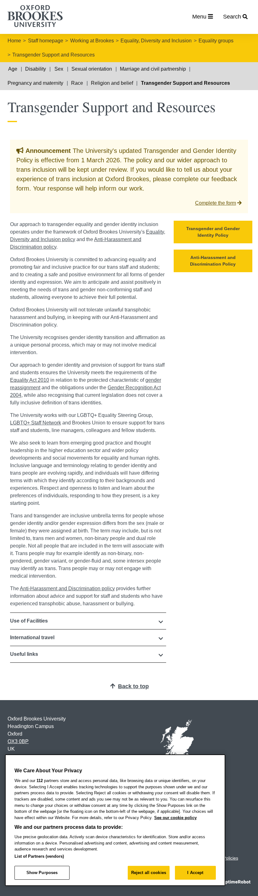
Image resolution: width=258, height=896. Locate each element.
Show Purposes (42, 872)
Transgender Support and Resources (53, 54)
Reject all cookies (148, 872)
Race (77, 83)
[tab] (88, 621)
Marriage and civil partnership (153, 69)
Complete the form (215, 203)
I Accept (195, 872)
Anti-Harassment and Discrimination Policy (213, 261)
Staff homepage (45, 40)
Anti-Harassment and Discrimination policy (67, 588)
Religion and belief (112, 83)
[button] (88, 621)
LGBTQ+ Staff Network (35, 422)
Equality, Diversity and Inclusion (156, 40)
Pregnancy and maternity (35, 83)
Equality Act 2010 (29, 380)
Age (12, 69)
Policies (230, 858)
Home (14, 40)
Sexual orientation (91, 69)
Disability (35, 69)
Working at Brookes (92, 40)
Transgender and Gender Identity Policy (213, 232)
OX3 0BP (18, 741)
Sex (58, 69)
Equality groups (216, 40)
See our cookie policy (175, 817)
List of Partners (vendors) (39, 856)
